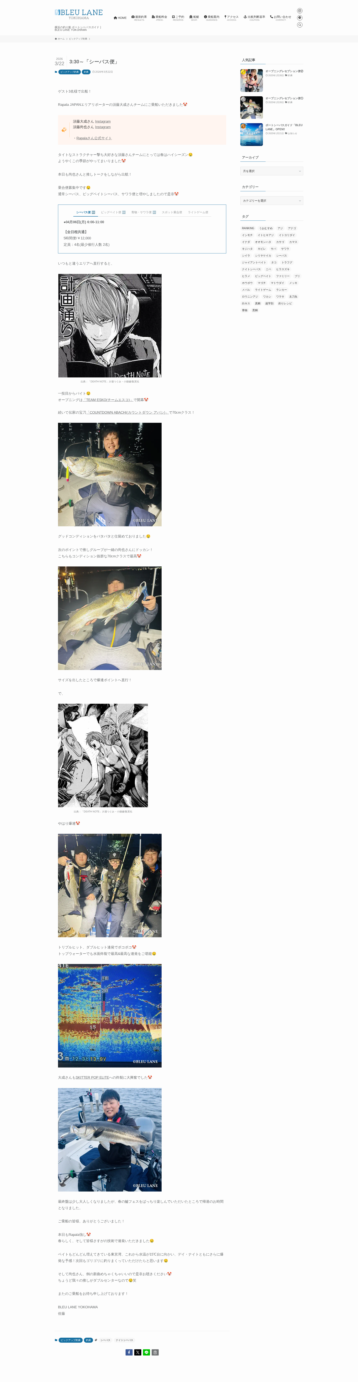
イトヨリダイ (287, 235)
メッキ (293, 282)
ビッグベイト (263, 276)
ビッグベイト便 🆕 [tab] (113, 212)
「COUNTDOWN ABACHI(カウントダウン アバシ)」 (127, 412)
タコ (274, 262)
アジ (280, 228)
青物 (244, 310)
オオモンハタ (263, 241)
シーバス (105, 1340)
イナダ (246, 241)
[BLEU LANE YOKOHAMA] (79, 14)
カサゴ (280, 241)
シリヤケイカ (263, 255)
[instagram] (299, 10)
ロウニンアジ (250, 296)
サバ (273, 248)
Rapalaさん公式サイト (94, 138)
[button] (129, 1352)
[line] (299, 17)
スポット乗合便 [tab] (172, 212)
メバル (246, 289)
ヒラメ (246, 276)
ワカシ (267, 296)
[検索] (299, 25)
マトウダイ (277, 282)
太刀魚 (293, 296)
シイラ (246, 255)
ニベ (268, 269)
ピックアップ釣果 (69, 72)
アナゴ (292, 228)
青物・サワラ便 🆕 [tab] (143, 212)
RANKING (248, 228)
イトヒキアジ (266, 235)
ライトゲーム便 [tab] (198, 212)
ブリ (297, 276)
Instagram (103, 121)
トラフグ (287, 262)
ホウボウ (247, 282)
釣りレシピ (285, 303)
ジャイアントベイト (254, 262)
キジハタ (247, 248)
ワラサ (280, 296)
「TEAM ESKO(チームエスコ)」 (108, 400)
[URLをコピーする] (155, 1352)
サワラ (285, 248)
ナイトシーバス (124, 1340)
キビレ (262, 248)
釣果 (86, 72)
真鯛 (257, 303)
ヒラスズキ (283, 269)
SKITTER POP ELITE (92, 1078)
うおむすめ (266, 228)
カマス (293, 241)
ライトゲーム (263, 289)
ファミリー (283, 276)
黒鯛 (255, 310)
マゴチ (262, 282)
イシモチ (247, 235)
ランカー (281, 289)
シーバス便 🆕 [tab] (85, 212)
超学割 (269, 303)
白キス (246, 303)
